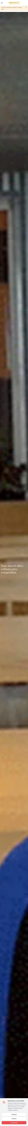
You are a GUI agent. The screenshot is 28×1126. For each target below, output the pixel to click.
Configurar (14, 1114)
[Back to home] (14, 3)
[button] (2, 3)
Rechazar (14, 1118)
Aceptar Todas (14, 1122)
